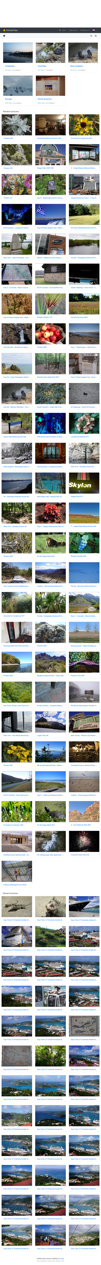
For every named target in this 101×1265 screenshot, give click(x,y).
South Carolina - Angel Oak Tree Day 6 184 (50, 407)
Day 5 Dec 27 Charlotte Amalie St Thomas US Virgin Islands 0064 (50, 1010)
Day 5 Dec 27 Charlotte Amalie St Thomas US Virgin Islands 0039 (84, 1249)
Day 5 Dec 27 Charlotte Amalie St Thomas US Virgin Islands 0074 (17, 920)
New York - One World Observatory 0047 (17, 735)
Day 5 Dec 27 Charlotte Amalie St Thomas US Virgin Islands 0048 (84, 1159)
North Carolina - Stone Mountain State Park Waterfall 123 (17, 795)
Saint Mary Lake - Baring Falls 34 (49, 497)
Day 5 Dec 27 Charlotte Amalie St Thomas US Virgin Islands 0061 (50, 1039)
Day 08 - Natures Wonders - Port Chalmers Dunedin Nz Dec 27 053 (17, 407)
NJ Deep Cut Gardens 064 (13, 825)
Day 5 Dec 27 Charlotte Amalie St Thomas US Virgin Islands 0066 (84, 980)
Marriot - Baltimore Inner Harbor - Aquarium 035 (50, 258)
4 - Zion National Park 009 (81, 825)
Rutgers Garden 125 (44, 317)
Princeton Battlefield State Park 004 (84, 228)
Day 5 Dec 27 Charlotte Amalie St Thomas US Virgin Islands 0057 (84, 1069)
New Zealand (76, 66)
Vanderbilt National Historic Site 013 (50, 138)
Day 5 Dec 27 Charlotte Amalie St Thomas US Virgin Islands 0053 (17, 1129)
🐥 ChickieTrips (10, 30)
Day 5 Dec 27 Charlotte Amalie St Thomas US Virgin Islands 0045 (84, 1189)
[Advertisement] (50, 14)
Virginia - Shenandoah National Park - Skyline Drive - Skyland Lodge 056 (50, 586)
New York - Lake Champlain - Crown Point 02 (17, 258)
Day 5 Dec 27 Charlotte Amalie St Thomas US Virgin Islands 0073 (50, 920)
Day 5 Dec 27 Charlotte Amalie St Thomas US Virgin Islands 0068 (17, 980)
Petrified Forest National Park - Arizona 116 (17, 855)
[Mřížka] (91, 36)
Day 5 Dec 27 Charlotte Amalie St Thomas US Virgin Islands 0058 (50, 1069)
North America (44, 99)
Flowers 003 (41, 646)
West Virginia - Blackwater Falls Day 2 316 (17, 467)
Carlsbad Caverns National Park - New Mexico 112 (84, 765)
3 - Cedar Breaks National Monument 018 (84, 168)
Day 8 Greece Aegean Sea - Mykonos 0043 (17, 317)
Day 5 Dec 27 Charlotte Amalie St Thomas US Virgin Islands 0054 (84, 1099)
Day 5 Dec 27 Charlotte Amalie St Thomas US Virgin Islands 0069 (84, 950)
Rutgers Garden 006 (78, 556)
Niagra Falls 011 (77, 496)
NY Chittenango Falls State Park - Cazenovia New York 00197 (50, 855)
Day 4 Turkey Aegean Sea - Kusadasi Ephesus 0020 (84, 377)
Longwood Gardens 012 (80, 437)
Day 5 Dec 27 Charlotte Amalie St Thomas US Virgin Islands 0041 (17, 1249)
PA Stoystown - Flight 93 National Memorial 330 (84, 646)
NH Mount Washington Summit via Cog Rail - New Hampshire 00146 (84, 706)
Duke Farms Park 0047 (79, 317)
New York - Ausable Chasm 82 (82, 467)
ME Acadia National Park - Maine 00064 (50, 765)
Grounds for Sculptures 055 (81, 138)
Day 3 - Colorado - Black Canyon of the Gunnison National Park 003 (17, 288)
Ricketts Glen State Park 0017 (48, 377)
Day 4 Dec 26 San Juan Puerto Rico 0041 (17, 706)
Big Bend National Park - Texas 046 (50, 676)
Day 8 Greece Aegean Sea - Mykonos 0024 (50, 228)
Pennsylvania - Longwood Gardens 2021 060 (50, 467)
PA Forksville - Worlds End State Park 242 (17, 347)
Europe (8, 99)
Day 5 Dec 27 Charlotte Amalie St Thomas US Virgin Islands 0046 (50, 1189)
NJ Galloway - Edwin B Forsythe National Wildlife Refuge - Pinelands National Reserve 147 (84, 407)
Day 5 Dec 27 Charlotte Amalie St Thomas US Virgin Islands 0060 (84, 1039)
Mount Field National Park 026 (15, 437)
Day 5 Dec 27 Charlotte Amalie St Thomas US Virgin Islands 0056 (17, 1099)
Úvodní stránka (4, 35)
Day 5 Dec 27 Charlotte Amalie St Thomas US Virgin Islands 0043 (50, 1219)
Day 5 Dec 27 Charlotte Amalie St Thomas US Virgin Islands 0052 (50, 1129)
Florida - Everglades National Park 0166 (84, 258)
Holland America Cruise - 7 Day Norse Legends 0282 (84, 198)
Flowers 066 (41, 347)
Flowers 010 (8, 168)
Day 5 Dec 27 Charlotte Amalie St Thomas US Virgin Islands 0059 (17, 1069)
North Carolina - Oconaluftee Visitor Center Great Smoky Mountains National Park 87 (50, 288)
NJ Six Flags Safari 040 (45, 556)
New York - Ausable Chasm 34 (15, 526)
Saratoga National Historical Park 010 (17, 646)
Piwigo (61, 1258)
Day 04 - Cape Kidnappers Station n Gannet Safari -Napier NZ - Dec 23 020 (17, 377)
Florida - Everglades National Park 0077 (50, 616)
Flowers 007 (8, 765)
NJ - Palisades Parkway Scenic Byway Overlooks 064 (17, 497)
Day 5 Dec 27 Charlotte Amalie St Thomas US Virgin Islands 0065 (17, 1010)
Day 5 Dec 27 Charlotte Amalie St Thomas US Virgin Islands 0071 (17, 950)
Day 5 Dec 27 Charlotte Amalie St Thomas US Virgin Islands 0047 (17, 1189)
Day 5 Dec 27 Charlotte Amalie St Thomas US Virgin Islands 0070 (50, 950)
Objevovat (73, 30)
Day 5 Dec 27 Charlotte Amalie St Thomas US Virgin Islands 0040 (50, 1249)
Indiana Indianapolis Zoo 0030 (15, 885)
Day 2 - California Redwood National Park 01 (50, 795)
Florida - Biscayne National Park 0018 (84, 586)
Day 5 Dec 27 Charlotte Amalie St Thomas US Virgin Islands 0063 (84, 1010)
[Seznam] (95, 36)
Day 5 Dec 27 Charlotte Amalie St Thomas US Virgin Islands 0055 (50, 1099)
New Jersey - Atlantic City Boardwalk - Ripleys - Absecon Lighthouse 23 (84, 735)
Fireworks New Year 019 (80, 855)
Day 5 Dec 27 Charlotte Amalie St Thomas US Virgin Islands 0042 (84, 1219)
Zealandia (9, 66)
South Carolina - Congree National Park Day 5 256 (50, 706)
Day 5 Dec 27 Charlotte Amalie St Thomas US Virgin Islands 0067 (50, 980)
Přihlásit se (84, 30)
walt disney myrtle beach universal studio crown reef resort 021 (50, 437)
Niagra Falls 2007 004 (45, 168)
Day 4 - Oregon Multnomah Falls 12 (50, 526)
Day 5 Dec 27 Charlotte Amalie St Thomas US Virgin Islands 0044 (17, 1219)
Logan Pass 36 (42, 735)
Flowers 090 (8, 138)
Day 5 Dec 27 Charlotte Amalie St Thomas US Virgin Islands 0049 (50, 1159)
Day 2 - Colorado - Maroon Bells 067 (84, 616)
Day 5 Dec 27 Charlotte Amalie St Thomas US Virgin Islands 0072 (84, 920)
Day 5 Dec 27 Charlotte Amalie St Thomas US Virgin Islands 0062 (17, 1039)
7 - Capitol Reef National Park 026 (83, 526)
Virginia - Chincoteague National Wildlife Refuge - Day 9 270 (84, 795)
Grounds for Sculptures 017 (14, 616)
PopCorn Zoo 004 (77, 676)
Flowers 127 (8, 198)
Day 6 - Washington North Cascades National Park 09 (50, 198)
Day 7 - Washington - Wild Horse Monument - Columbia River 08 (84, 347)
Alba (63, 30)
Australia (42, 66)
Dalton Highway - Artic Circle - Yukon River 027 (84, 288)
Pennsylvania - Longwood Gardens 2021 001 (17, 228)
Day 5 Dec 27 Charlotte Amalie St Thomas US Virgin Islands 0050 (17, 1159)
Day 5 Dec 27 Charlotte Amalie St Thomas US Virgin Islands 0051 (84, 1129)
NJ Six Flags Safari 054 (45, 825)
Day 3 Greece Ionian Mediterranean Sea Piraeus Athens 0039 (17, 586)
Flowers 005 (8, 556)
